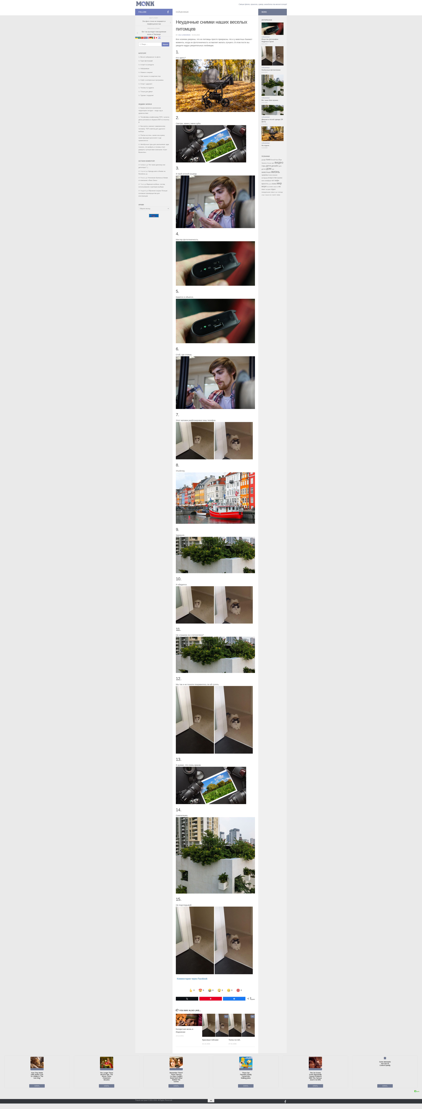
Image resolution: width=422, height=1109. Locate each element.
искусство (272, 178)
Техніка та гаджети (147, 88)
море (264, 186)
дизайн (274, 166)
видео (279, 162)
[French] (148, 38)
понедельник (266, 192)
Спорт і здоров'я (146, 84)
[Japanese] (156, 38)
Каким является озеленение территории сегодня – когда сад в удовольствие (150, 110)
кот (273, 180)
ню (279, 186)
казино (279, 178)
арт (273, 163)
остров (268, 189)
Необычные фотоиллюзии (271, 70)
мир (279, 183)
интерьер (265, 178)
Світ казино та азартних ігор (150, 76)
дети (268, 165)
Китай (273, 160)
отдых (273, 189)
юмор (278, 195)
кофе (277, 180)
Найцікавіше (182, 12)
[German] (150, 38)
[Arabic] (139, 38)
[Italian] (153, 38)
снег (276, 192)
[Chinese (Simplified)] (142, 38)
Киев (268, 159)
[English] (145, 38)
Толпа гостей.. (235, 1040)
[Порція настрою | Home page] (145, 3)
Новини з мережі (146, 72)
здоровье (265, 175)
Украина (264, 163)
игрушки (274, 175)
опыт (263, 189)
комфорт (268, 180)
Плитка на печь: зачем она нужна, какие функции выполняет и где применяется (151, 137)
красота (265, 184)
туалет (274, 195)
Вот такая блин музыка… (270, 100)
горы (264, 166)
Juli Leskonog (184, 35)
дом (268, 168)
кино (263, 180)
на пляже (270, 186)
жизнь (275, 172)
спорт (263, 195)
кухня (270, 184)
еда (273, 169)
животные (266, 172)
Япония (269, 163)
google (264, 160)
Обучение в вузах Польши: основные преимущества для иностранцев (153, 193)
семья (273, 192)
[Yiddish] (159, 38)
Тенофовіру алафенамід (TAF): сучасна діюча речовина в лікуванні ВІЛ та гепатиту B (153, 119)
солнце (280, 192)
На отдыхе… (266, 145)
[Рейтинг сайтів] (154, 217)
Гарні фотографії (146, 61)
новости (275, 186)
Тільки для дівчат (146, 91)
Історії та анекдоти (147, 65)
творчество (268, 195)
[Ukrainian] (136, 38)
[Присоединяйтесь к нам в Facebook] (168, 12)
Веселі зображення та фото (150, 57)
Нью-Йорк (278, 160)
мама (274, 184)
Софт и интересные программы (152, 80)
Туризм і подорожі (146, 95)
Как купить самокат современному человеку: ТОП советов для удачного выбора (151, 128)
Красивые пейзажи (210, 1040)
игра (270, 175)
